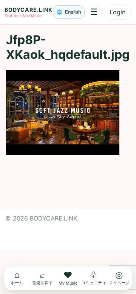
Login (117, 12)
